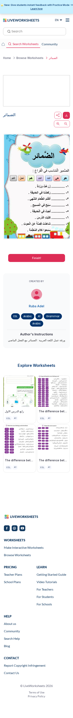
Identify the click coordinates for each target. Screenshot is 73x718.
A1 (39, 316)
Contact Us (11, 673)
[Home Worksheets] (3, 44)
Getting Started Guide (51, 574)
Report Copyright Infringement (25, 665)
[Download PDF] (66, 115)
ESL (15, 316)
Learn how (37, 8)
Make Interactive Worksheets (24, 547)
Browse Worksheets (17, 555)
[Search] (7, 31)
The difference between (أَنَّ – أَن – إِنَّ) (53, 460)
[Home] (21, 20)
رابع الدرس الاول (14, 411)
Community (12, 631)
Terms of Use (36, 692)
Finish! (36, 258)
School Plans (12, 582)
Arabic (27, 316)
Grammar (53, 316)
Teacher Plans (13, 574)
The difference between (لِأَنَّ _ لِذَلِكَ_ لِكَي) (53, 411)
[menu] (67, 20)
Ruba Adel (36, 306)
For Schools (44, 604)
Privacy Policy (36, 696)
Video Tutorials (47, 582)
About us (10, 623)
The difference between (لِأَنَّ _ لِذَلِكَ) (19, 460)
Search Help (12, 638)
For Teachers (45, 589)
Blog (7, 646)
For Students (45, 597)
